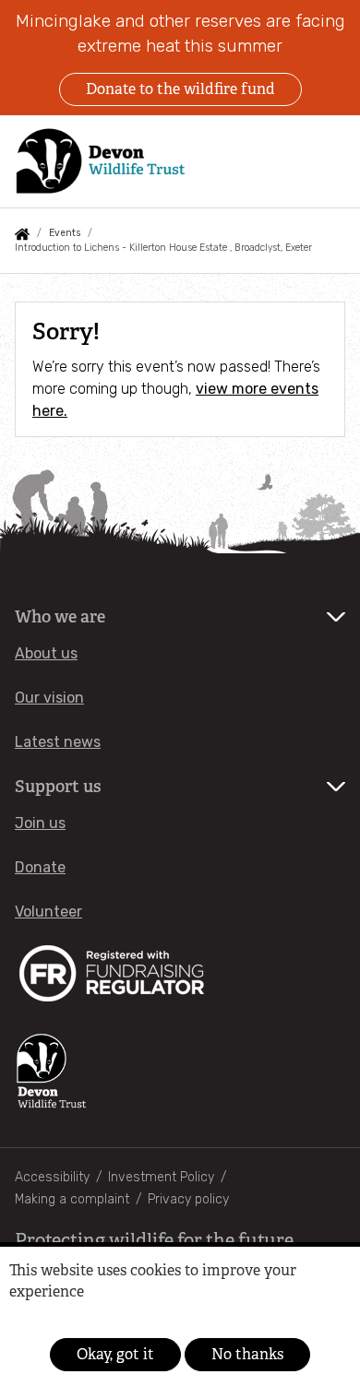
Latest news (58, 742)
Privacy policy (188, 1199)
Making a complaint (72, 1199)
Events (64, 233)
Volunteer (48, 911)
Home (22, 234)
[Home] (100, 160)
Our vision (49, 697)
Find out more (40, 1319)
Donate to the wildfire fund (180, 89)
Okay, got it (115, 1354)
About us (46, 653)
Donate (40, 867)
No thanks (247, 1354)
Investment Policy (161, 1177)
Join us (40, 823)
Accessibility (52, 1177)
